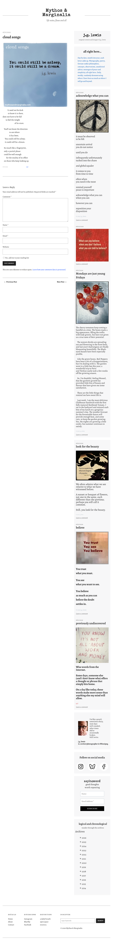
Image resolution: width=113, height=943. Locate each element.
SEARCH (100, 920)
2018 (84, 871)
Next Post (60, 282)
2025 (84, 842)
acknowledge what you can (92, 96)
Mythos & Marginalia (56, 13)
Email (5, 236)
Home (10, 919)
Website (6, 247)
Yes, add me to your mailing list (17, 258)
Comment (7, 196)
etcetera (43, 924)
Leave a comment (82, 220)
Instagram (28, 919)
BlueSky (27, 922)
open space (44, 922)
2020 (84, 862)
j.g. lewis (92, 35)
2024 (84, 846)
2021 (84, 858)
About (10, 922)
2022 (84, 854)
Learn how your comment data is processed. (49, 269)
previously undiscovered (91, 623)
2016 (84, 879)
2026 (84, 837)
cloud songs (12, 37)
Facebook (27, 924)
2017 (84, 875)
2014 (84, 888)
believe (80, 528)
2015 (84, 884)
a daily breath (45, 919)
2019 (84, 867)
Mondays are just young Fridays (90, 275)
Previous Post (11, 282)
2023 (84, 850)
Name (5, 225)
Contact (11, 924)
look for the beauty (87, 446)
